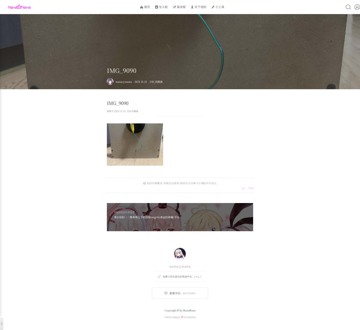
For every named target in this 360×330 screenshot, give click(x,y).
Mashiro (191, 317)
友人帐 (163, 7)
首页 (146, 7)
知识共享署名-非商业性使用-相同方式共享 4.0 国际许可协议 (181, 183)
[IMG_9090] (135, 164)
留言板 (181, 7)
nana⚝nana (124, 82)
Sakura (176, 317)
